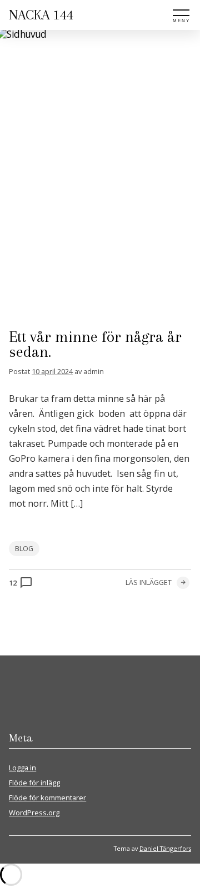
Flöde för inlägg (34, 783)
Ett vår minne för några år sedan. (95, 344)
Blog (24, 548)
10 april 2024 (52, 371)
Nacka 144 (41, 15)
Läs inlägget (149, 582)
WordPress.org (34, 813)
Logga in (22, 768)
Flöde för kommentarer (47, 798)
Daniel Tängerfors (165, 848)
